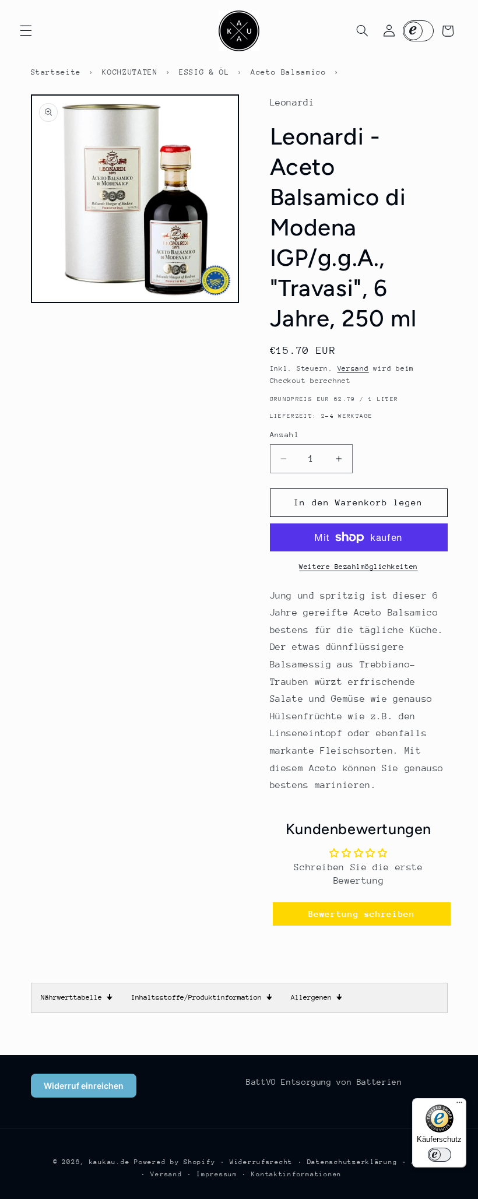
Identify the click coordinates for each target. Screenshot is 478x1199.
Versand (353, 368)
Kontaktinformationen (296, 1174)
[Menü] (459, 1105)
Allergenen (316, 997)
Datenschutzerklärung (352, 1162)
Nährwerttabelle (77, 997)
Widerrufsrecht (261, 1162)
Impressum (216, 1174)
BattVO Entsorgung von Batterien (324, 1082)
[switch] (439, 1155)
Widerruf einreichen (84, 1086)
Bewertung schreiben (361, 914)
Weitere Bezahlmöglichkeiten (358, 566)
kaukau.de (109, 1162)
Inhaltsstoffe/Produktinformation (201, 997)
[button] (25, 30)
